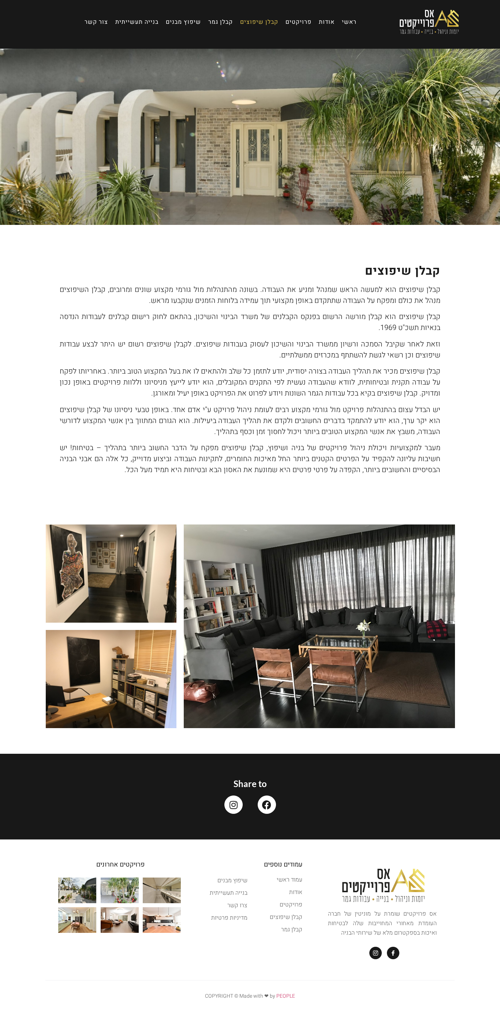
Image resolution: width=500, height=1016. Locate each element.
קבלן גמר (220, 22)
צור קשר (96, 22)
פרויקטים (298, 22)
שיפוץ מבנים (183, 22)
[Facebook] (267, 805)
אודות (327, 22)
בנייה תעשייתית (136, 22)
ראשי (349, 22)
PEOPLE (285, 996)
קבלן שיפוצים (259, 22)
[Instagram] (233, 805)
